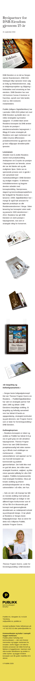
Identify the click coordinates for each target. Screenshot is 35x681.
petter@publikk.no (24, 628)
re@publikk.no (8, 621)
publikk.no (17, 621)
